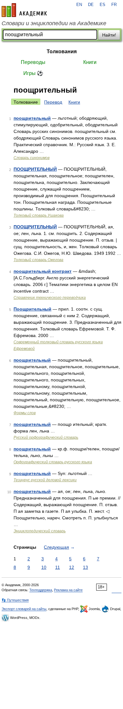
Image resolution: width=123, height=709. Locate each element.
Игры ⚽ (33, 73)
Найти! (109, 34)
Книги (90, 62)
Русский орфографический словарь (46, 437)
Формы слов (25, 413)
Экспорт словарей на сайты (24, 609)
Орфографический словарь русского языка (53, 462)
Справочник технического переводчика (50, 297)
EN (79, 5)
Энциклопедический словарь (40, 531)
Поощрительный (32, 309)
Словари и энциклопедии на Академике (54, 23)
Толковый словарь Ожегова (38, 260)
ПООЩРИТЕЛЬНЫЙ (35, 169)
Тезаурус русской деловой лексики (45, 480)
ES (102, 5)
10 (43, 567)
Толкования (62, 51)
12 (71, 567)
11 (57, 567)
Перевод (53, 102)
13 (85, 567)
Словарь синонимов (32, 158)
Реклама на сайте (68, 590)
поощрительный (32, 118)
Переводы (33, 62)
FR (114, 5)
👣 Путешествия (15, 600)
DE (91, 5)
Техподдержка (40, 590)
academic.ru (24, 10)
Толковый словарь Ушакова (39, 215)
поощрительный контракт (43, 271)
